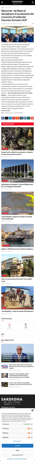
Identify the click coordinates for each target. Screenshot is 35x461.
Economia (8, 7)
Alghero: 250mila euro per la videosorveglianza (17, 249)
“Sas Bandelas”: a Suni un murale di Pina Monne (17, 311)
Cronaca (5, 148)
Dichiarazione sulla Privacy (20, 458)
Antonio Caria (9, 112)
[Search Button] (33, 2)
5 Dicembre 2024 (5, 23)
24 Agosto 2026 (5, 156)
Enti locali (6, 245)
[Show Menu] (2, 2)
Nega (17, 450)
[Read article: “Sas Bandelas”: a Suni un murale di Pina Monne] (17, 297)
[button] (32, 410)
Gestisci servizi (17, 441)
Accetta (17, 445)
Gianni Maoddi (18, 112)
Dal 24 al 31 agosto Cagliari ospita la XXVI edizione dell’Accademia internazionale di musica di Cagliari (19, 375)
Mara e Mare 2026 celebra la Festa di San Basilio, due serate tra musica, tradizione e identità (21, 366)
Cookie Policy (10, 458)
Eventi (4, 275)
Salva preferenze (17, 455)
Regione (5, 181)
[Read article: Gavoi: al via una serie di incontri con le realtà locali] (17, 265)
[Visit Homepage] (17, 2)
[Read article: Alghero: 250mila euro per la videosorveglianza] (17, 235)
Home (2, 7)
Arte (4, 307)
